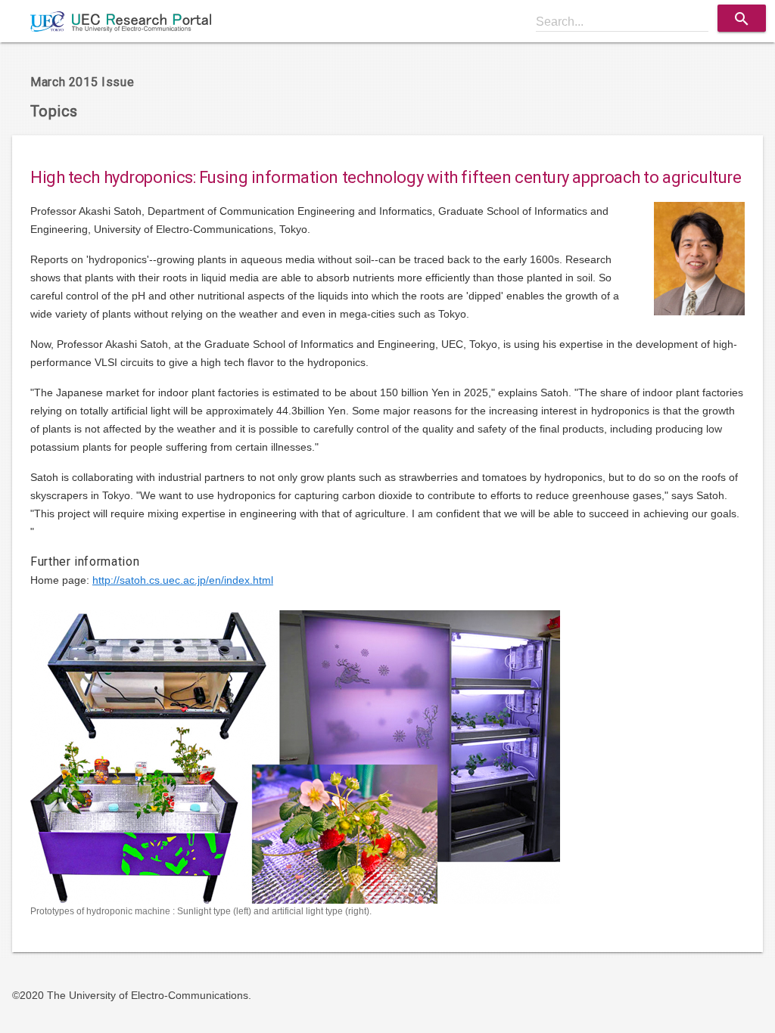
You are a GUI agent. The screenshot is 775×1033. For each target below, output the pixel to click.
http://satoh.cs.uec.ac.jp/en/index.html (182, 580)
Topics (53, 111)
